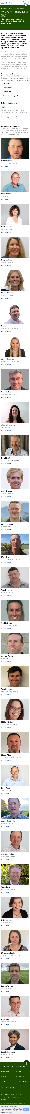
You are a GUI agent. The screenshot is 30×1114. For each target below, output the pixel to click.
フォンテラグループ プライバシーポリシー (12, 1095)
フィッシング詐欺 (21, 1081)
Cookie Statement (16, 1110)
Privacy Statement (9, 1112)
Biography (5, 166)
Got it (26, 1109)
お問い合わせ (5, 1076)
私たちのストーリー (22, 1076)
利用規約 (3, 1100)
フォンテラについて (7, 1066)
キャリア (19, 1071)
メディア (4, 1081)
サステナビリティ (21, 1066)
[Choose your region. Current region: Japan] (6, 3)
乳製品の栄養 (5, 1071)
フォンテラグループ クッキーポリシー (11, 1097)
